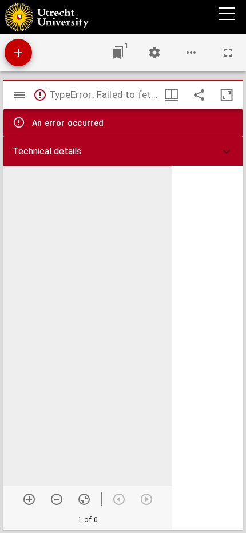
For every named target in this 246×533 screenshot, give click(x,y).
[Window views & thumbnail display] (171, 95)
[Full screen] (227, 52)
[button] (123, 151)
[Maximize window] (226, 95)
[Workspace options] (191, 52)
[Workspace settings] (154, 52)
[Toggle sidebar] (19, 95)
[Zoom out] (56, 499)
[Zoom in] (29, 499)
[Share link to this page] (199, 95)
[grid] (207, 348)
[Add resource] (18, 52)
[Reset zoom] (84, 499)
